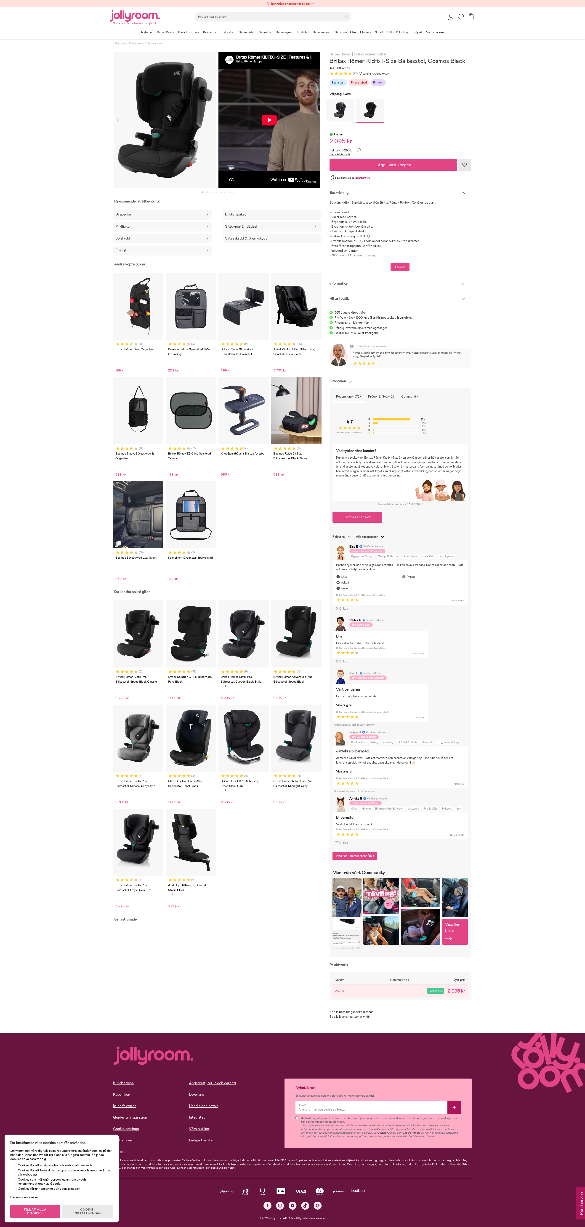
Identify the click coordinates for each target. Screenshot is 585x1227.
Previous (118, 120)
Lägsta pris (435, 991)
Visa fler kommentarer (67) (355, 856)
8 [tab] (234, 192)
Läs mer (400, 267)
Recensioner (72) (348, 396)
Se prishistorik (340, 154)
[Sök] (345, 16)
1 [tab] (202, 192)
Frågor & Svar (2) (381, 396)
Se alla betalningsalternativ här (351, 1012)
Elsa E (353, 546)
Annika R (355, 798)
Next (316, 120)
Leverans (196, 1094)
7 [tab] (230, 192)
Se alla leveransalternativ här (350, 1016)
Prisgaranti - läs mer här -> (353, 322)
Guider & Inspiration (130, 1117)
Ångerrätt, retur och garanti (212, 1083)
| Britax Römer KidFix (369, 54)
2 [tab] (207, 192)
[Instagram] (280, 1206)
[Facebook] (267, 1206)
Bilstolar (120, 43)
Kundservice (123, 1083)
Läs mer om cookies (24, 1197)
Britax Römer (340, 54)
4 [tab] (216, 192)
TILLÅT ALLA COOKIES (35, 1211)
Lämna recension (357, 517)
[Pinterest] (318, 1206)
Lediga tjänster (201, 1140)
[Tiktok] (305, 1206)
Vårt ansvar (123, 1140)
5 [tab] (220, 192)
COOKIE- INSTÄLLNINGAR (88, 1211)
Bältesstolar (136, 43)
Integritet (197, 1117)
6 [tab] (225, 192)
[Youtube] (293, 1206)
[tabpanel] (165, 120)
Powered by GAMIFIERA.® (347, 948)
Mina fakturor (124, 1105)
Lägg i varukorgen (393, 165)
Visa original (344, 705)
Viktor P (355, 620)
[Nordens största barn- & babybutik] (135, 15)
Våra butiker (199, 1128)
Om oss (119, 1151)
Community (409, 396)
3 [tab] (211, 192)
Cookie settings (126, 1128)
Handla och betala (203, 1105)
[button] (461, 17)
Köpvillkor (121, 1094)
